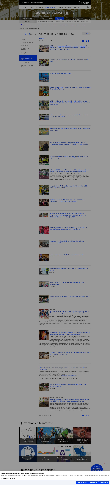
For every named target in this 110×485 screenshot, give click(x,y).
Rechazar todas (93, 482)
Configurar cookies (82, 482)
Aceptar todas (104, 482)
